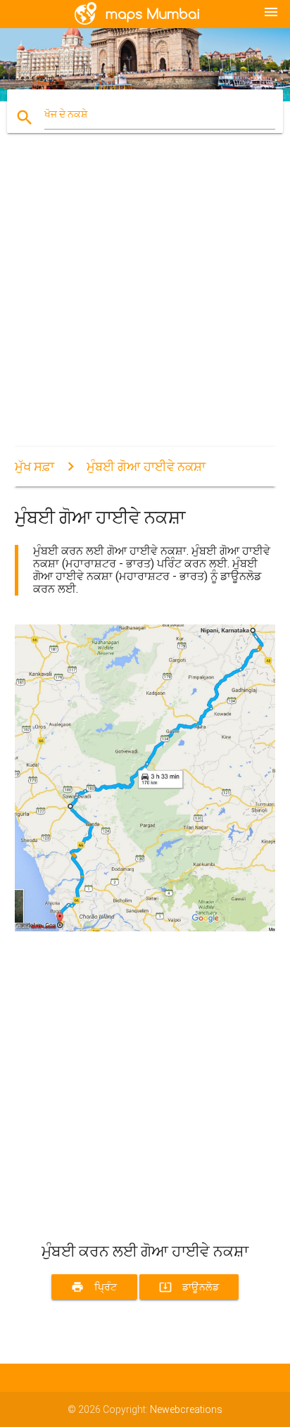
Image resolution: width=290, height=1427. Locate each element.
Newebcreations (186, 1409)
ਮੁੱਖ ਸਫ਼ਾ (34, 466)
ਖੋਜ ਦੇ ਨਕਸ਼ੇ (65, 114)
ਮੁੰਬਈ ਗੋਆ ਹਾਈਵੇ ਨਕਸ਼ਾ (146, 466)
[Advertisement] (145, 302)
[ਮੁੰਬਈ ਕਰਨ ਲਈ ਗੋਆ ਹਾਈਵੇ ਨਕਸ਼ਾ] (145, 927)
